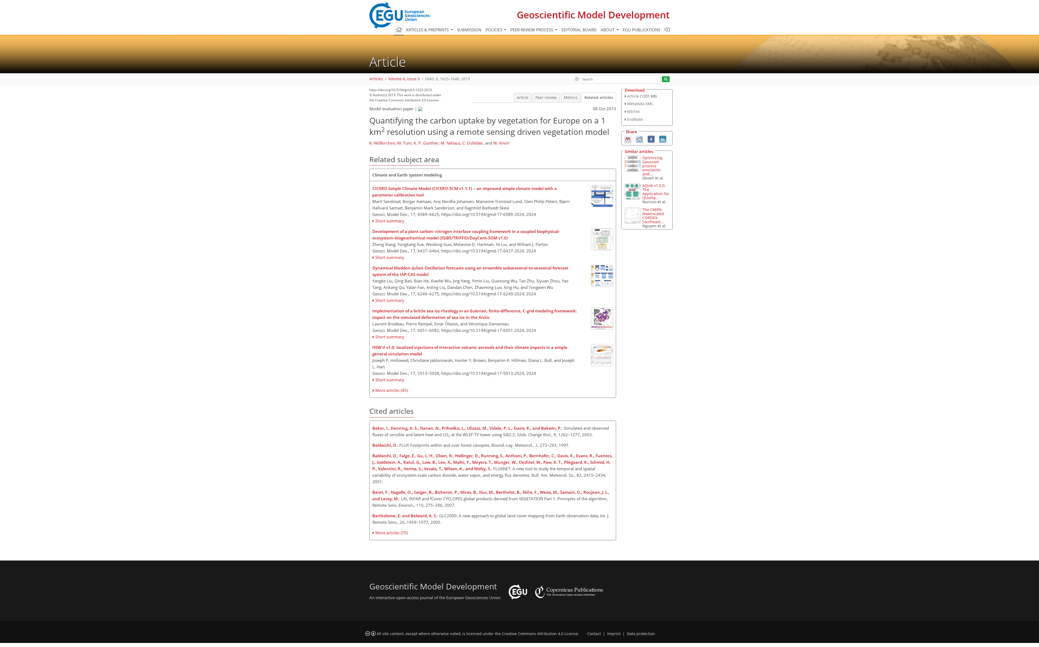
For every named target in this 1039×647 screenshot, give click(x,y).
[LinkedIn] (662, 138)
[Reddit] (639, 138)
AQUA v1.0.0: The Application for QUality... (655, 191)
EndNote (635, 119)
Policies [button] (494, 29)
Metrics (570, 97)
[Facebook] (651, 138)
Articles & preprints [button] (428, 29)
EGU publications (641, 29)
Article (522, 97)
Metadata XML (640, 103)
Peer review (546, 97)
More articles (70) (391, 532)
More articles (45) (391, 390)
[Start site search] (666, 79)
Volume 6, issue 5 (404, 78)
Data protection (641, 633)
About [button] (608, 29)
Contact (594, 633)
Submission (469, 29)
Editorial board (579, 29)
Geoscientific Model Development (593, 14)
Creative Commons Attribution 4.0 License (540, 633)
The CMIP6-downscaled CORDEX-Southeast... (653, 215)
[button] (577, 78)
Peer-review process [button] (532, 29)
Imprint (614, 633)
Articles (376, 78)
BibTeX (633, 111)
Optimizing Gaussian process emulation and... (652, 165)
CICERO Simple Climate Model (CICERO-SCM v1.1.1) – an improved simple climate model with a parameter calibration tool (464, 192)
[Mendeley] (628, 138)
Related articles (598, 97)
